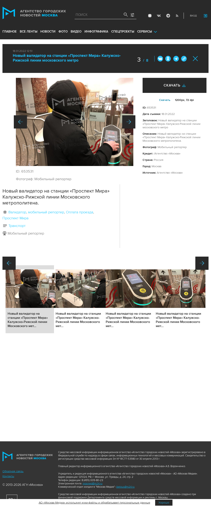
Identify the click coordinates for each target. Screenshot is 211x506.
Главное (9, 31)
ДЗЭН (150, 16)
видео (76, 31)
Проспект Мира (15, 218)
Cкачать (164, 100)
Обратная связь (12, 471)
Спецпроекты (122, 31)
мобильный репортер (46, 212)
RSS (177, 16)
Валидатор (17, 212)
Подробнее (30, 299)
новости (47, 31)
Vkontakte (159, 16)
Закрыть (195, 58)
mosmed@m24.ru (92, 483)
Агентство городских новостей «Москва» (34, 14)
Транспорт (17, 225)
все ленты (28, 31)
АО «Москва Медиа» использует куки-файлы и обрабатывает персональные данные (94, 502)
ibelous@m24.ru (125, 486)
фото (63, 31)
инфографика (96, 31)
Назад (20, 122)
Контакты (8, 476)
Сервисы (144, 31)
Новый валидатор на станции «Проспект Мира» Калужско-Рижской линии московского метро (67, 58)
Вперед (128, 122)
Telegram (168, 16)
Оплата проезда (79, 212)
